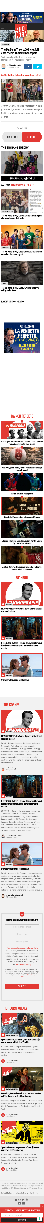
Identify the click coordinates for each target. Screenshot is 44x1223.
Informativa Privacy (23, 965)
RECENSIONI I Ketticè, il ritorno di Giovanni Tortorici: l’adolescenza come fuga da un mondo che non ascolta (21, 646)
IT (23, 1203)
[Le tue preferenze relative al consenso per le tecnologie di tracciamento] (39, 1218)
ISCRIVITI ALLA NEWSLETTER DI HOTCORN (22, 1210)
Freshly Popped (7, 211)
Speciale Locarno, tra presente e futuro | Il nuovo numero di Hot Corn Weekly (20, 1148)
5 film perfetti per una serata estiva (15, 680)
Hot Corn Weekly (12, 1035)
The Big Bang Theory (22, 184)
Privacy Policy (31, 975)
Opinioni (9, 604)
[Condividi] (28, 66)
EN (19, 1203)
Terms (22, 976)
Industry (5, 247)
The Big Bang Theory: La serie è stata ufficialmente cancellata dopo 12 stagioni (21, 253)
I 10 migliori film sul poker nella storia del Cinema (22, 517)
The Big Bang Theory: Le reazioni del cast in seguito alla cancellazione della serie (21, 217)
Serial (4, 283)
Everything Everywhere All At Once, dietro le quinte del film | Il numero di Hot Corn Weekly (21, 1094)
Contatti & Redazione (7, 1193)
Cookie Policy (34, 1193)
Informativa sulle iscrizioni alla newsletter (22, 948)
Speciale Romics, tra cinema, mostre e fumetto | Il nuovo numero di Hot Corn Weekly (20, 1040)
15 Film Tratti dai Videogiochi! (22, 494)
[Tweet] (37, 66)
